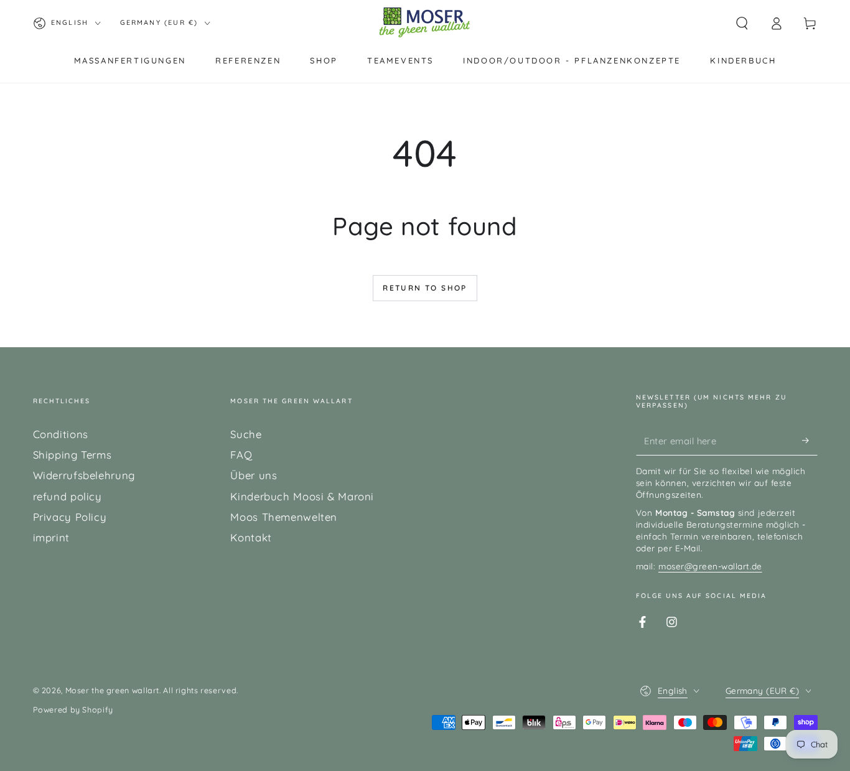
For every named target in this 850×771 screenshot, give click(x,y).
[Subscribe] (809, 440)
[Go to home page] (425, 23)
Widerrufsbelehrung (84, 475)
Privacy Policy (70, 516)
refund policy (67, 496)
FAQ (241, 454)
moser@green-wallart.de (710, 566)
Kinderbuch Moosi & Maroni (302, 496)
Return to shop (425, 287)
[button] (742, 23)
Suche (245, 434)
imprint (51, 537)
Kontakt (250, 537)
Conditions (60, 434)
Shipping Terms (72, 454)
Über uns (253, 475)
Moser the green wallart (112, 690)
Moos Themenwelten (283, 516)
